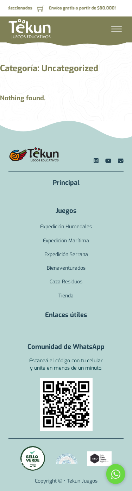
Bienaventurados (66, 268)
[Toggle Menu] (116, 29)
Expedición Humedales (66, 226)
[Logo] (33, 155)
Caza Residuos (66, 281)
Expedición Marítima (66, 240)
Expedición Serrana (66, 254)
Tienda (66, 295)
